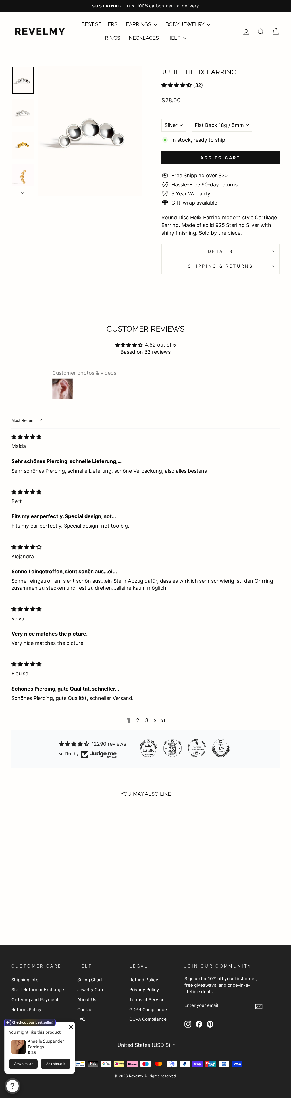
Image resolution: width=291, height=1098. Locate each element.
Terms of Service (147, 999)
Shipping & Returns (220, 266)
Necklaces (144, 38)
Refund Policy (143, 979)
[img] (26, 437)
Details (220, 251)
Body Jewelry (185, 24)
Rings (112, 38)
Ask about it (55, 1063)
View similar (23, 1063)
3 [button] (146, 720)
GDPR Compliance (148, 1009)
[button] (176, 85)
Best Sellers (99, 24)
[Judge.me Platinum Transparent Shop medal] (197, 748)
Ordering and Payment (35, 999)
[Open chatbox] (12, 1086)
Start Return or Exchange (37, 989)
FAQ (81, 1019)
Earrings (139, 24)
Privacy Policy (144, 989)
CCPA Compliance (148, 1019)
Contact (85, 1009)
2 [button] (137, 720)
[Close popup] (70, 1027)
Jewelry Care (91, 989)
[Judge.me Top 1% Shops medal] (221, 748)
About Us (86, 999)
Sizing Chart (90, 979)
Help (174, 38)
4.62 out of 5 (160, 345)
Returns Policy (26, 1009)
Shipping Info (24, 979)
